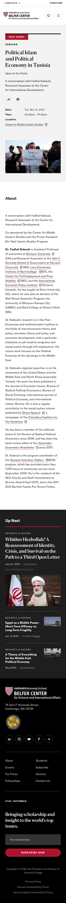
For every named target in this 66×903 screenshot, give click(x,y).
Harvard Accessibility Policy (33, 887)
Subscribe (56, 3)
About (9, 760)
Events (9, 767)
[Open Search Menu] (49, 16)
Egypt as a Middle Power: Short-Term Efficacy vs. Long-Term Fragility (22, 626)
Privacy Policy (33, 881)
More (58, 16)
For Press (11, 774)
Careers (41, 774)
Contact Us (43, 781)
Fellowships (12, 781)
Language (11, 3)
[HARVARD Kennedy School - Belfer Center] (21, 15)
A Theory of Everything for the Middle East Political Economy (21, 658)
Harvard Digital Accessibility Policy (33, 892)
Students (41, 760)
